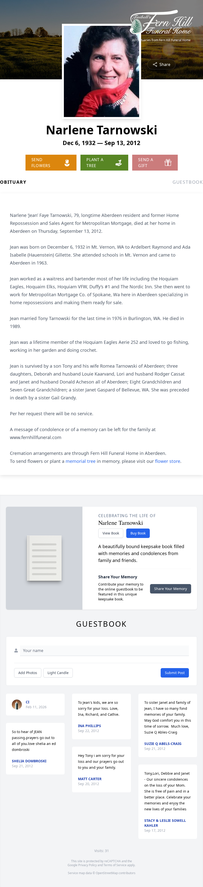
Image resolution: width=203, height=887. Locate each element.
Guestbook (188, 182)
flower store (167, 461)
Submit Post (175, 672)
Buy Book (138, 533)
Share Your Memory (170, 588)
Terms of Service (115, 865)
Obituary (13, 182)
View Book (110, 533)
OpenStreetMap (107, 873)
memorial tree (81, 461)
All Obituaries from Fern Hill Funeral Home (161, 40)
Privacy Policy (87, 865)
